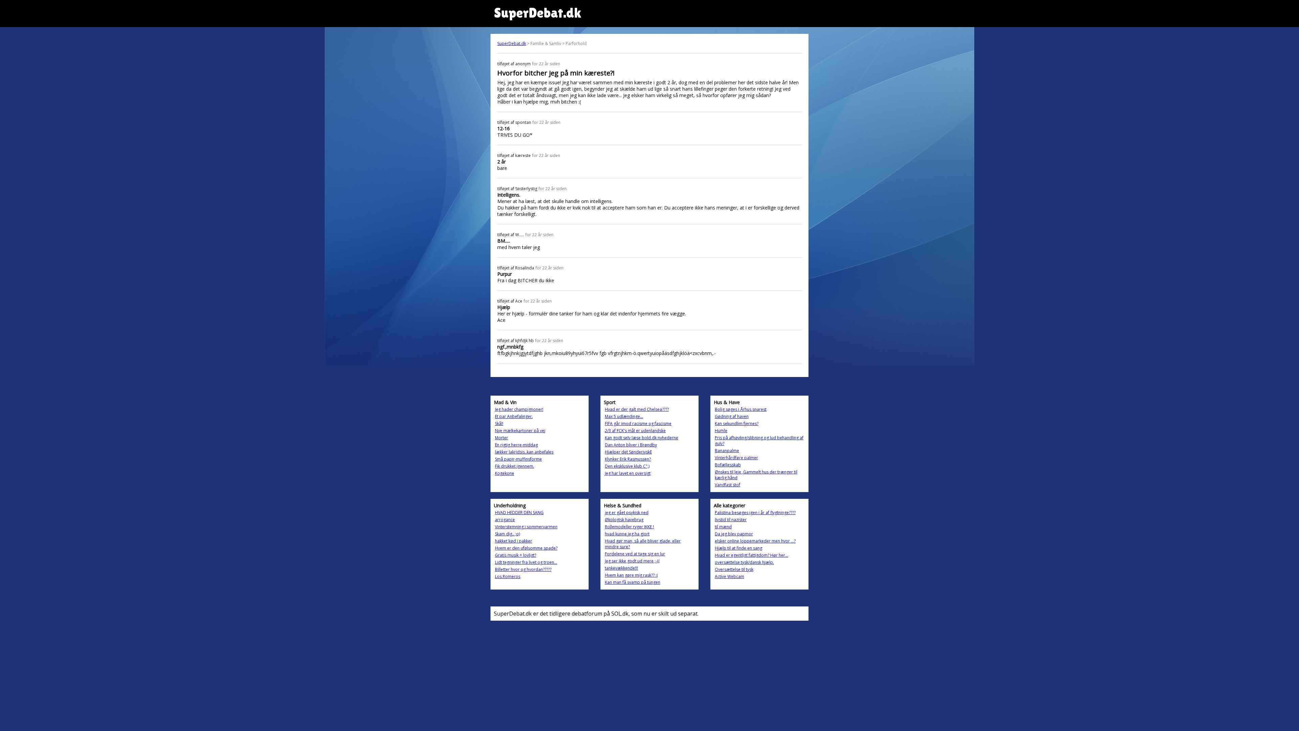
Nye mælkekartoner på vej (520, 431)
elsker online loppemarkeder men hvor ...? (755, 541)
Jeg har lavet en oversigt (628, 473)
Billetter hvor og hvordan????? (523, 569)
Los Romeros (507, 576)
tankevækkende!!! (621, 568)
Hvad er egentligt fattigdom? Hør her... (751, 555)
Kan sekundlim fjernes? (736, 423)
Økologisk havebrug (624, 520)
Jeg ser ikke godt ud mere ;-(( (632, 561)
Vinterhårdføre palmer (736, 458)
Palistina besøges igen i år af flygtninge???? (755, 512)
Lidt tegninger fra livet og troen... (526, 562)
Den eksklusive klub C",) (627, 466)
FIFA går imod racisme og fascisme (638, 423)
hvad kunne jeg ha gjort (627, 534)
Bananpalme (727, 450)
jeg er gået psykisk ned (626, 512)
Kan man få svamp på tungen (632, 582)
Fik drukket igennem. (514, 466)
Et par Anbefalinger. (514, 416)
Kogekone (504, 473)
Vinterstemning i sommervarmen (526, 527)
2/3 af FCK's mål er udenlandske (635, 431)
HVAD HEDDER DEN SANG (519, 512)
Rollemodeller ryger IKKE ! (629, 527)
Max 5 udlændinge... (624, 416)
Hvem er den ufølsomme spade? (526, 548)
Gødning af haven (732, 416)
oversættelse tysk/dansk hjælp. (744, 562)
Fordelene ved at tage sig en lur (635, 554)
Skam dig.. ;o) (507, 534)
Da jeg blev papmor (734, 534)
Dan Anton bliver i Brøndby (631, 445)
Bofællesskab (728, 465)
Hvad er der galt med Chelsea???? (637, 409)
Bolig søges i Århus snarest (741, 409)
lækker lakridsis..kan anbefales (524, 452)
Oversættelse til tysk (734, 569)
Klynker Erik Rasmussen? (628, 459)
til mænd (723, 527)
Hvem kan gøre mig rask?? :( (631, 575)
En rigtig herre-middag (516, 445)
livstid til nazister (731, 520)
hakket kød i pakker (513, 541)
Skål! (499, 423)
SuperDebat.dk (511, 43)
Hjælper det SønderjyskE (628, 452)
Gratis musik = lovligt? (515, 555)
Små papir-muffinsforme (518, 459)
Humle (721, 431)
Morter (501, 438)
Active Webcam (729, 576)
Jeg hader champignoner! (519, 409)
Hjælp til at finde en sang (738, 548)
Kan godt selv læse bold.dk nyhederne (641, 438)
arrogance (505, 520)
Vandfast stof (727, 485)
